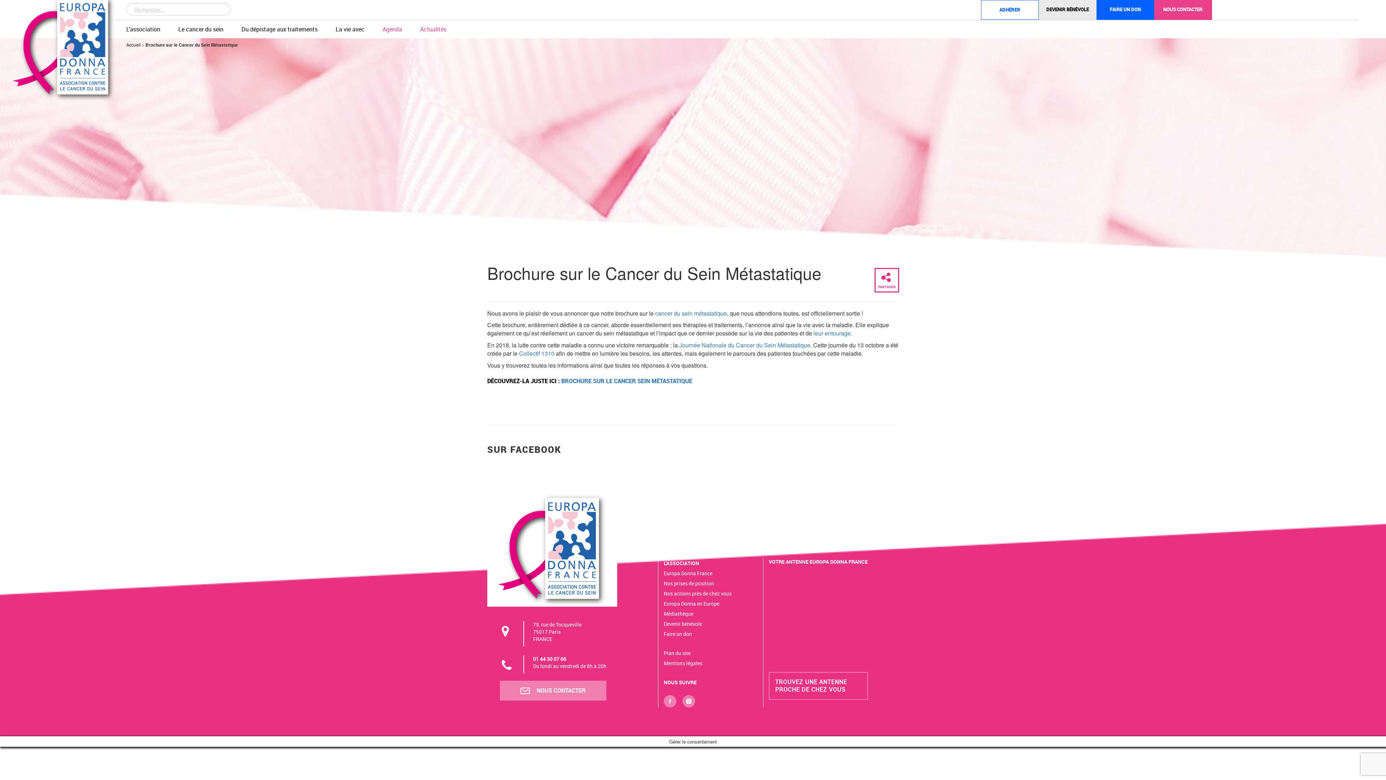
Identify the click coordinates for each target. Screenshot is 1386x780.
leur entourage (831, 333)
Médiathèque (678, 613)
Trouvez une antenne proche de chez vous (811, 685)
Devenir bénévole (1067, 9)
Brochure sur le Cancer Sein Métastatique (626, 381)
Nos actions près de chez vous (698, 593)
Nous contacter (1183, 9)
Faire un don (1125, 9)
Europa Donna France (688, 573)
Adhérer (1009, 9)
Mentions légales (683, 663)
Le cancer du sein (200, 29)
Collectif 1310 (536, 353)
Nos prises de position (689, 583)
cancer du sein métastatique (690, 313)
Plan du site (677, 653)
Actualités (433, 29)
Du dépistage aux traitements (279, 29)
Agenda (392, 29)
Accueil (133, 45)
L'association (143, 29)
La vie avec (350, 29)
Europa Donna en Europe (691, 603)
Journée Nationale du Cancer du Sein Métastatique (744, 345)
